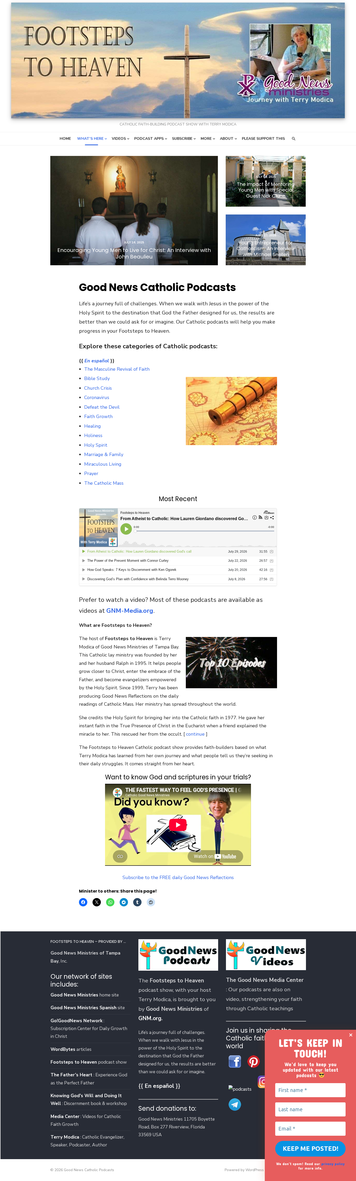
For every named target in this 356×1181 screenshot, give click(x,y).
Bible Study (97, 378)
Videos (119, 138)
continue (195, 734)
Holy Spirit (95, 445)
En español (96, 361)
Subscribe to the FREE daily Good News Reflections (178, 877)
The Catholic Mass (104, 483)
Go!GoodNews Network (76, 1021)
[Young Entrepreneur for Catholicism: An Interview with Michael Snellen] (266, 239)
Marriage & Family (103, 454)
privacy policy (333, 1163)
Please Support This (263, 138)
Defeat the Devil (102, 407)
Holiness (93, 435)
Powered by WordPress (244, 1169)
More (206, 138)
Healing (92, 426)
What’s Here (90, 138)
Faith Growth (98, 416)
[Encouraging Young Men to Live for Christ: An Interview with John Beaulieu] (134, 210)
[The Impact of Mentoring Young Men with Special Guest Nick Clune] (266, 181)
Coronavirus (96, 397)
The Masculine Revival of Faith (117, 369)
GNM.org (149, 1018)
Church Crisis (98, 388)
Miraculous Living (102, 464)
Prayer (91, 473)
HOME (65, 138)
